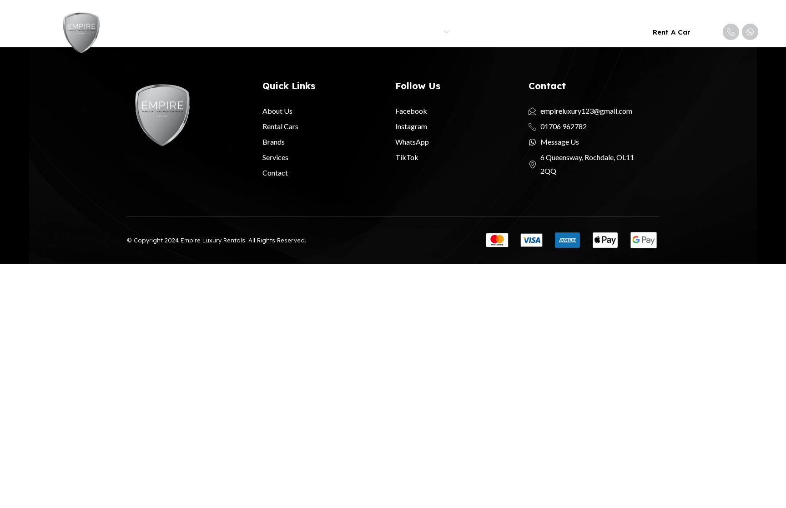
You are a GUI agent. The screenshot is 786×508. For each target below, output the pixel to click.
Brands (428, 32)
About (345, 32)
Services (480, 32)
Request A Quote (539, 32)
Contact (598, 32)
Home (311, 32)
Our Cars (386, 32)
